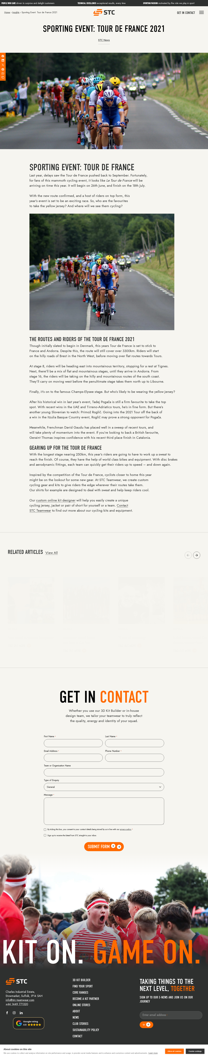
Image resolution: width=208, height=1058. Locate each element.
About (76, 1011)
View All (51, 552)
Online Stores (81, 1005)
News (76, 1017)
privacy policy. (125, 829)
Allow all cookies (174, 1051)
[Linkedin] (21, 1013)
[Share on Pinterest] (3, 69)
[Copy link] (3, 77)
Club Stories (80, 1024)
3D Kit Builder (81, 980)
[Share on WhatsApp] (3, 73)
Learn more (153, 1053)
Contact (77, 1036)
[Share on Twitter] (3, 65)
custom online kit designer (55, 500)
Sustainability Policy (86, 1030)
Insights (15, 12)
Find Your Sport (83, 986)
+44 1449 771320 (17, 1004)
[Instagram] (14, 1013)
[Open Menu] (201, 12)
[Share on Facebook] (3, 56)
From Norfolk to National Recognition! (31, 638)
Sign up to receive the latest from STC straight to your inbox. (72, 835)
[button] (196, 555)
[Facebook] (7, 1013)
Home (7, 12)
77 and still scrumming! (132, 638)
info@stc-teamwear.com (20, 1000)
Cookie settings (195, 1051)
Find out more (16, 646)
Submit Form (99, 846)
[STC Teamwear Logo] (104, 12)
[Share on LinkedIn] (3, 60)
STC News (104, 40)
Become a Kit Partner (86, 999)
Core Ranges (80, 992)
